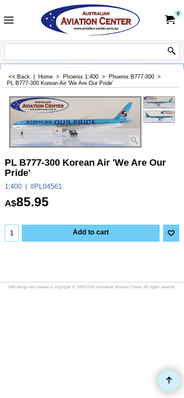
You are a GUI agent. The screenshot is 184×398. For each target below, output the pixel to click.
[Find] (171, 51)
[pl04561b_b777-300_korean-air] (159, 117)
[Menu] (9, 20)
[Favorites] (171, 233)
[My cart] (169, 20)
